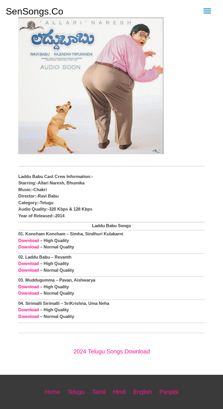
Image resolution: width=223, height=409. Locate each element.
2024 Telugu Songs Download (111, 351)
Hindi (119, 392)
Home (52, 392)
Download (28, 240)
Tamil (98, 392)
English (142, 392)
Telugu (76, 392)
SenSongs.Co (34, 11)
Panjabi (168, 392)
